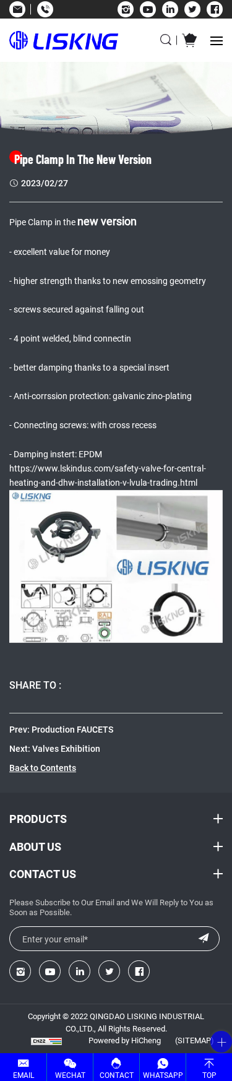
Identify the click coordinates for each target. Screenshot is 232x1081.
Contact (117, 1075)
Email (23, 1075)
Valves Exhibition (66, 748)
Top (209, 1075)
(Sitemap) (194, 1040)
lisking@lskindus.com (17, 9)
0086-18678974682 (45, 9)
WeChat (70, 1075)
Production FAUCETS (72, 729)
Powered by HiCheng (124, 1040)
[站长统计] (46, 1041)
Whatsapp (163, 1075)
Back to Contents (42, 767)
